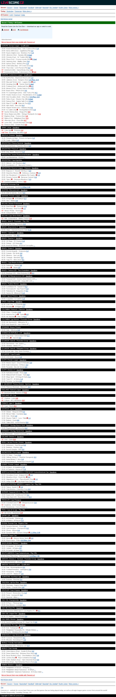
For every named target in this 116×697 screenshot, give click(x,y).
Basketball (23, 7)
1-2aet (39, 95)
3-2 (26, 90)
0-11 (29, 230)
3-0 (28, 61)
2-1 (29, 103)
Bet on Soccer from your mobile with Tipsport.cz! (18, 42)
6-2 (26, 287)
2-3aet (31, 101)
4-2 (30, 57)
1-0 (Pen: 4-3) (34, 80)
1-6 (21, 447)
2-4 (19, 455)
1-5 (22, 574)
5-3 (23, 105)
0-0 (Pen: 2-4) (26, 540)
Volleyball (38, 7)
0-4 (26, 632)
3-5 (35, 503)
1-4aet (31, 84)
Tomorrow (18, 11)
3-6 (30, 569)
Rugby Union (63, 7)
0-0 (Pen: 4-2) (35, 97)
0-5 (18, 420)
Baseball (45, 7)
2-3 (35, 110)
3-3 (39, 173)
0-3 (24, 412)
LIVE (11, 15)
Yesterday (10, 11)
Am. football (53, 7)
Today (3, 11)
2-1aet (29, 55)
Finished (17, 15)
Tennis (16, 7)
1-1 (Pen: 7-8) (34, 556)
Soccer (3, 7)
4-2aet (30, 99)
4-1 (32, 86)
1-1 (34, 82)
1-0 (37, 48)
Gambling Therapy (22, 692)
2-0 (30, 171)
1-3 (27, 63)
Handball (31, 7)
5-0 (27, 422)
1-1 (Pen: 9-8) (35, 532)
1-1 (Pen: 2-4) (25, 187)
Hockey (9, 7)
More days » (27, 11)
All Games (4, 15)
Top (2, 687)
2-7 (25, 198)
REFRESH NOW (6, 19)
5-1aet (34, 59)
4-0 (36, 653)
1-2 (32, 51)
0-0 (29, 112)
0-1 (32, 107)
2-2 (29, 68)
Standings (15, 127)
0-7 (20, 571)
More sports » (74, 7)
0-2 (32, 66)
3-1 (36, 479)
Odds (23, 15)
